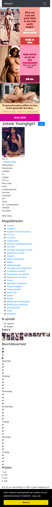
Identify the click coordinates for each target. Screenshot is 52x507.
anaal (9, 310)
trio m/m (11, 237)
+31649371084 (9, 162)
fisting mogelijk (14, 286)
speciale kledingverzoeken (19, 243)
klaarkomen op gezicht (18, 274)
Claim (41, 124)
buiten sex (12, 292)
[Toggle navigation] (44, 3)
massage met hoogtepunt (19, 268)
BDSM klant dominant (17, 304)
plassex (10, 256)
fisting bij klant (14, 289)
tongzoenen (12, 240)
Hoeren (8, 3)
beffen (10, 298)
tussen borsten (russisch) (19, 231)
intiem (10, 280)
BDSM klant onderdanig (18, 301)
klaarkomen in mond (16, 277)
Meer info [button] (36, 496)
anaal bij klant (13, 307)
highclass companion (17, 283)
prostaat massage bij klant (19, 250)
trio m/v (11, 234)
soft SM (10, 247)
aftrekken (11, 313)
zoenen (10, 225)
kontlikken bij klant (16, 271)
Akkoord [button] (26, 502)
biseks (10, 295)
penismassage (13, 265)
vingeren (11, 228)
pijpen (10, 262)
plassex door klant (16, 253)
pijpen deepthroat (15, 259)
